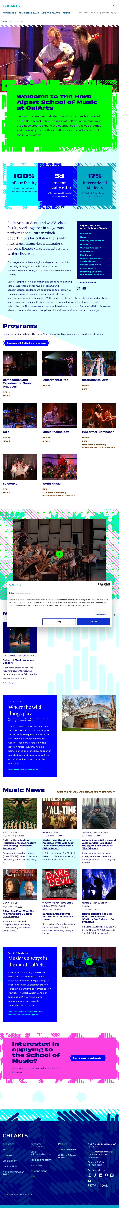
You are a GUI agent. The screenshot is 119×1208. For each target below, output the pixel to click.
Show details (100, 614)
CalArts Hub (10, 1167)
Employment (10, 1161)
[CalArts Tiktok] (95, 1175)
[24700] (92, 1185)
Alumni (84, 244)
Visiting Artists (89, 248)
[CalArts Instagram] (89, 1175)
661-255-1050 (94, 1158)
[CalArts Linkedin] (101, 1175)
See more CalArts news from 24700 (84, 792)
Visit (80, 13)
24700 (21, 836)
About (66, 13)
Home (5, 21)
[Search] (114, 5)
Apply (113, 13)
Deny (59, 622)
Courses (85, 251)
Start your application (88, 1058)
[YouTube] (84, 288)
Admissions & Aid (29, 13)
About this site (67, 1150)
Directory (8, 1144)
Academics (9, 13)
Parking (62, 1144)
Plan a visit (36, 1166)
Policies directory (40, 1160)
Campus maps (38, 1171)
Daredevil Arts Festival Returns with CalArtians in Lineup (58, 917)
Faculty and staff (90, 241)
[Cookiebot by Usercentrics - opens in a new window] (100, 584)
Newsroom (9, 1155)
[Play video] (59, 554)
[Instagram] (79, 288)
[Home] (11, 6)
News (86, 13)
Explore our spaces (21, 770)
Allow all (93, 622)
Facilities (85, 255)
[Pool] (104, 1185)
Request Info (103, 13)
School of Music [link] (16, 21)
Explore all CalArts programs (26, 343)
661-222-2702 (95, 1165)
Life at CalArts (50, 13)
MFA (5, 396)
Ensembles (86, 268)
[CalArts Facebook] (106, 1175)
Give (93, 13)
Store (33, 1177)
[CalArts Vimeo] (112, 1175)
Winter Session (89, 265)
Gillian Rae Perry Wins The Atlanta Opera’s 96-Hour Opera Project (18, 914)
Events (84, 234)
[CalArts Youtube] (89, 1180)
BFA (5, 392)
